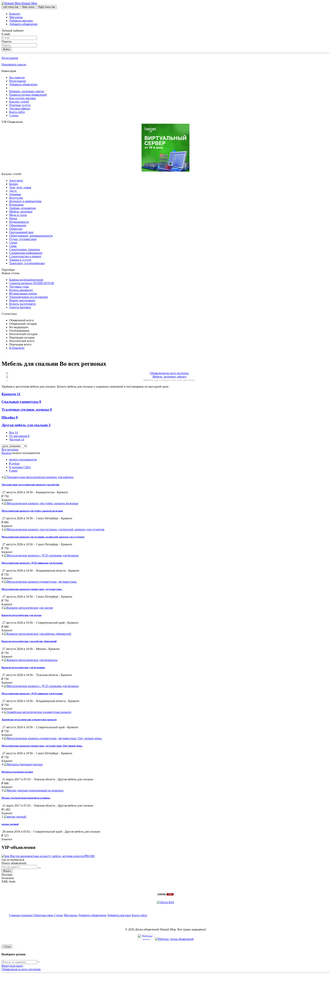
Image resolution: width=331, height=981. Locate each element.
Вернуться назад (12, 965)
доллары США (20, 467)
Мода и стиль (18, 215)
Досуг (13, 190)
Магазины (16, 17)
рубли (14, 463)
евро (13, 470)
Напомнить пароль (14, 64)
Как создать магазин (22, 98)
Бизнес (13, 184)
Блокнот (14, 13)
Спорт (13, 242)
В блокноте (16, 347)
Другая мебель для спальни (26, 425)
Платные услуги (20, 105)
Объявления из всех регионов (21, 969)
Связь (13, 246)
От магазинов (19, 436)
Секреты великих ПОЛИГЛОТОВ (31, 283)
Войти (6, 49)
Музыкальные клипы (23, 293)
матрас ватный (10, 824)
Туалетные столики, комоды (27, 409)
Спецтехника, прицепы (24, 249)
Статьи (13, 115)
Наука (13, 218)
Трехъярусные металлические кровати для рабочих (31, 484)
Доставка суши (19, 286)
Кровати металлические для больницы (23, 667)
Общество (15, 228)
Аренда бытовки (20, 307)
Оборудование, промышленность (31, 235)
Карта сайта (17, 112)
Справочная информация (25, 252)
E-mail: (6, 34)
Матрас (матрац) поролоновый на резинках (26, 797)
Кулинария (16, 204)
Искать (7, 871)
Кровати (11, 394)
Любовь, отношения (22, 208)
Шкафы (10, 417)
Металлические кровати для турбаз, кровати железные (32, 510)
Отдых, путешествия (22, 239)
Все (13, 432)
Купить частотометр (22, 303)
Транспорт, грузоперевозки (27, 263)
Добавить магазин (21, 20)
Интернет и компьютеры (25, 201)
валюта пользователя (23, 459)
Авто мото (16, 180)
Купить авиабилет (21, 290)
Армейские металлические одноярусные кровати (29, 719)
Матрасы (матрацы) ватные (17, 771)
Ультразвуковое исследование (28, 297)
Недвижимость (19, 221)
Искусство (16, 197)
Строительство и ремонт (25, 256)
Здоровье (15, 194)
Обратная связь (43, 915)
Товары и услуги (20, 259)
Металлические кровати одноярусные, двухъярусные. (32, 589)
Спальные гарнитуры (21, 402)
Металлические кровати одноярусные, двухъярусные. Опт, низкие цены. (42, 745)
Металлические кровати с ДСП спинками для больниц (32, 562)
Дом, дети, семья (20, 187)
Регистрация (10, 58)
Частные (16, 439)
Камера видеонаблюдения (26, 279)
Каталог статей (19, 101)
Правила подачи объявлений (28, 94)
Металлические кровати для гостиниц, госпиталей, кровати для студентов (43, 536)
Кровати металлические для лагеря (21, 615)
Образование (17, 225)
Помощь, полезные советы (26, 91)
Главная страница (21, 915)
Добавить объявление (23, 24)
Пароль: (7, 41)
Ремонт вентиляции (22, 300)
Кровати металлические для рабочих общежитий (29, 641)
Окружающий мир (21, 232)
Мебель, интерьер (20, 211)
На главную (17, 77)
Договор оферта (19, 108)
